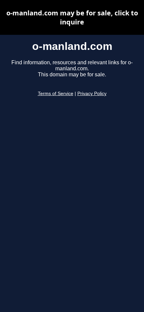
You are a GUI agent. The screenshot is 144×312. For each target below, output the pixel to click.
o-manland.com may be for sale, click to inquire (72, 17)
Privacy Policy (91, 93)
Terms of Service (55, 93)
